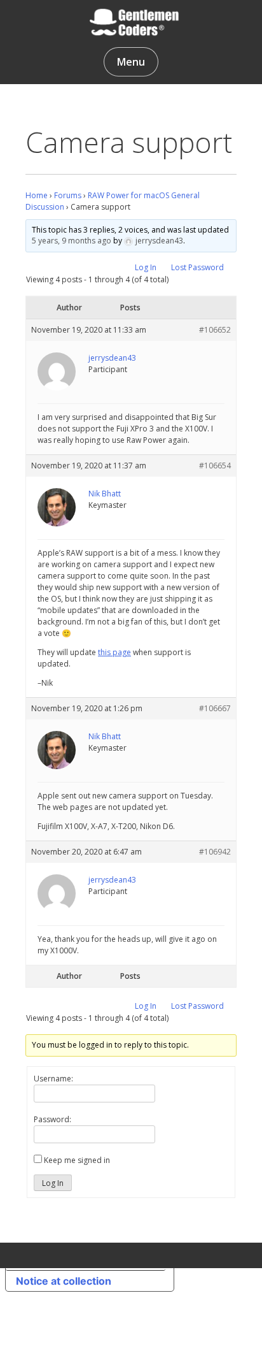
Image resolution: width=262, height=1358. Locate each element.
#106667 (215, 708)
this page (114, 652)
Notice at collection (63, 1281)
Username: (53, 1078)
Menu (131, 62)
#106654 (215, 465)
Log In (145, 267)
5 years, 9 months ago (71, 240)
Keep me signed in (77, 1160)
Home (36, 195)
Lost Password (197, 267)
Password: (52, 1119)
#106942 (215, 851)
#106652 (215, 329)
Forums (67, 195)
